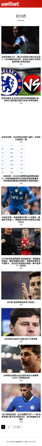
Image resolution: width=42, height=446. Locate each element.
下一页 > (17, 427)
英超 (21, 64)
